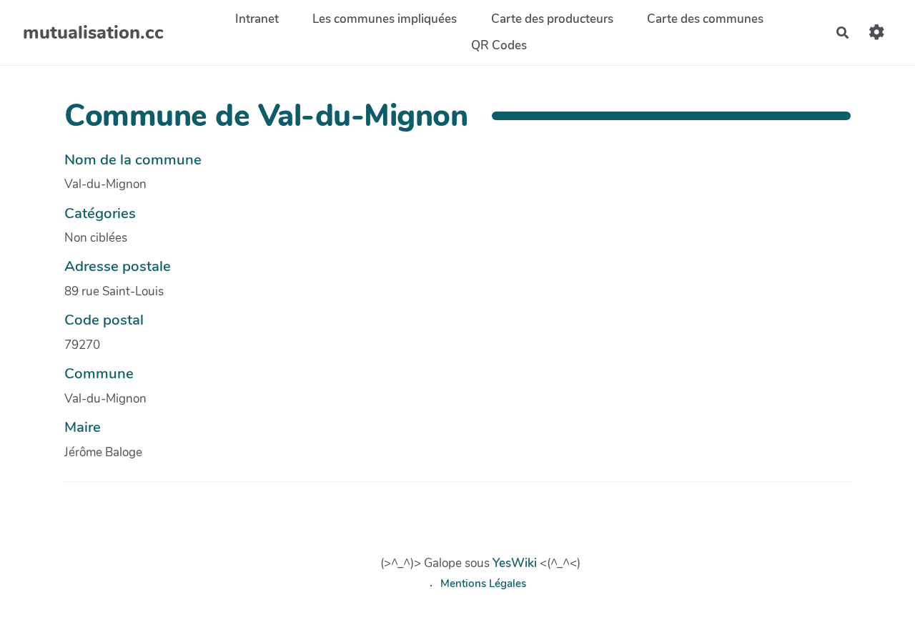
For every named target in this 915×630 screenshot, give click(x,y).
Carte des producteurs (552, 19)
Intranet (257, 19)
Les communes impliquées (384, 19)
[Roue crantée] (876, 32)
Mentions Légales (483, 583)
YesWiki (515, 563)
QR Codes (499, 45)
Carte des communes (705, 19)
